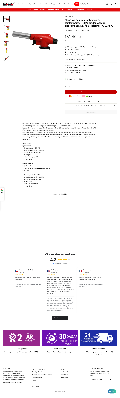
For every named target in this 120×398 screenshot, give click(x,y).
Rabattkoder (64, 377)
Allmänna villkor (65, 372)
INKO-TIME (69, 16)
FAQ (33, 383)
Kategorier (32, 4)
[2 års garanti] (21, 338)
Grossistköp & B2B (37, 377)
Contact (34, 380)
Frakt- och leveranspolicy (39, 369)
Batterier (70, 4)
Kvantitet (69, 83)
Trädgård (54, 4)
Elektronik (62, 4)
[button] (112, 391)
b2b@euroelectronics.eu (78, 70)
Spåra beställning (85, 4)
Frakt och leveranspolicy (90, 101)
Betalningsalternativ (37, 372)
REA (76, 4)
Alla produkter (44, 4)
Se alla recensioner (60, 318)
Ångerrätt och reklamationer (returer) (42, 374)
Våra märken (22, 4)
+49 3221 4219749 (74, 72)
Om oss (63, 369)
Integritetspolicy (65, 374)
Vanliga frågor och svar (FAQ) (90, 105)
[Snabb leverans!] (98, 338)
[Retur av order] (60, 338)
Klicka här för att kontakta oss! (75, 59)
